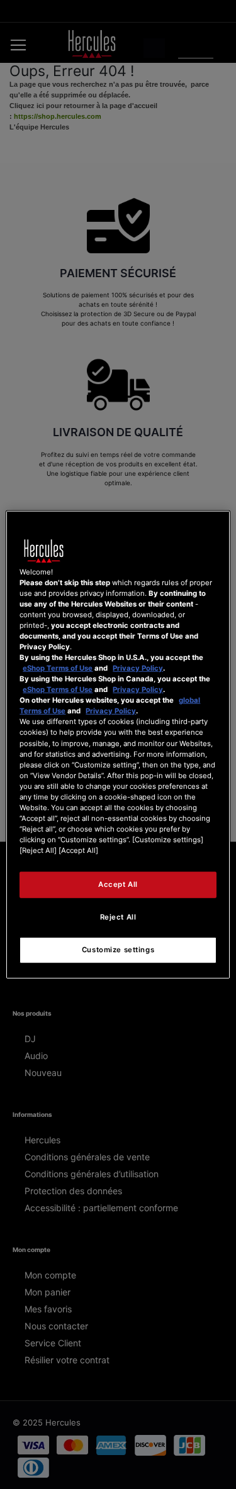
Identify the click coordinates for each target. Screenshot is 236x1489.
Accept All (118, 884)
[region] (118, 744)
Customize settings (118, 949)
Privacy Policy (138, 668)
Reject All (118, 917)
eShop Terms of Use (58, 668)
